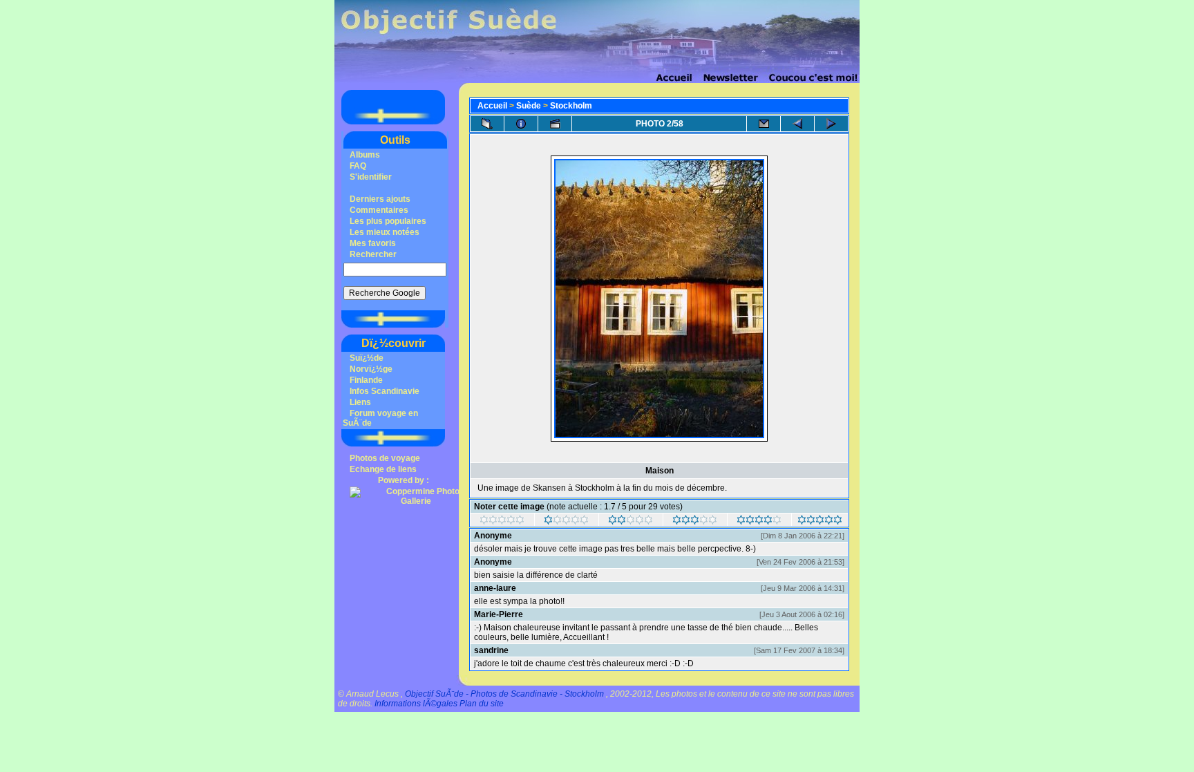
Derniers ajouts (380, 199)
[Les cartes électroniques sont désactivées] (763, 123)
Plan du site (481, 703)
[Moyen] (630, 522)
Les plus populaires (388, 221)
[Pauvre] (566, 522)
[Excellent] (759, 522)
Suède (528, 106)
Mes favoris (373, 243)
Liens (360, 402)
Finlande (366, 380)
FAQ (358, 166)
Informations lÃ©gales (416, 703)
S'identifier (371, 177)
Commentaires (379, 210)
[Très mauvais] (502, 522)
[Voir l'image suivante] (831, 123)
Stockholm (571, 106)
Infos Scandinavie (384, 391)
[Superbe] (819, 522)
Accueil (492, 106)
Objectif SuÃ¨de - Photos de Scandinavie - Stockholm (504, 694)
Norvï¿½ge (371, 369)
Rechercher (373, 254)
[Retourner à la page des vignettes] (487, 123)
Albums (365, 155)
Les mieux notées (384, 232)
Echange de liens (383, 469)
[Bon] (694, 522)
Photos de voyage (385, 458)
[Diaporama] (554, 123)
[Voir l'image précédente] (797, 123)
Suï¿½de (366, 358)
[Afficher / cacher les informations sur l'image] (521, 123)
